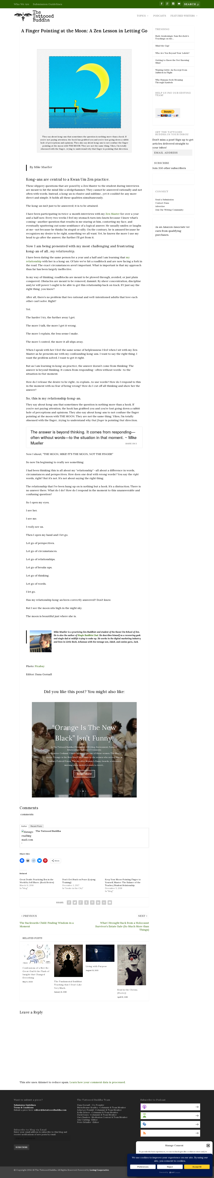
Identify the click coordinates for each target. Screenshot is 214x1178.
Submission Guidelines (47, 4)
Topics (141, 16)
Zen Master (113, 213)
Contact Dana (162, 203)
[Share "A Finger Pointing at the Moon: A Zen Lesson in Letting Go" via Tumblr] (86, 902)
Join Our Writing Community (169, 209)
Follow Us (161, 177)
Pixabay (40, 666)
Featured (113, 747)
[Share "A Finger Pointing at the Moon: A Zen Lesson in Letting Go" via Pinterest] (92, 902)
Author (24, 826)
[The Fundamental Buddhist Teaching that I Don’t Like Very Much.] (68, 961)
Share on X (131, 443)
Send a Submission (164, 199)
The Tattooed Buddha (63, 747)
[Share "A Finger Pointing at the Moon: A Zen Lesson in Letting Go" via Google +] (81, 902)
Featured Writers (182, 16)
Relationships (73, 750)
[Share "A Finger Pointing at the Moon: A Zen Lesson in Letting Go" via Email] (110, 902)
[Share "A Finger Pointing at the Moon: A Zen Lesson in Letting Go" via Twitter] (75, 902)
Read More (84, 773)
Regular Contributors (151, 1153)
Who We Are (21, 4)
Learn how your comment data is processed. (97, 1082)
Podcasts (159, 16)
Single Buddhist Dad (88, 635)
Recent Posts (36, 826)
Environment (102, 747)
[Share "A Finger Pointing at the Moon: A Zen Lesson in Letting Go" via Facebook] (69, 902)
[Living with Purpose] (100, 953)
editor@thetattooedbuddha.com (50, 1110)
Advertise (160, 206)
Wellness (84, 750)
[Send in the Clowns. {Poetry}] (131, 965)
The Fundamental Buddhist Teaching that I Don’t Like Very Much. (68, 984)
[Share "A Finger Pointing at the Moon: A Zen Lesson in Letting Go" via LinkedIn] (98, 902)
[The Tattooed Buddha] (27, 843)
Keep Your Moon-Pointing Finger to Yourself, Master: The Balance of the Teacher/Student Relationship (123, 882)
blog (93, 747)
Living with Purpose (96, 966)
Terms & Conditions (23, 1107)
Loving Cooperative (99, 1170)
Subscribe (161, 163)
